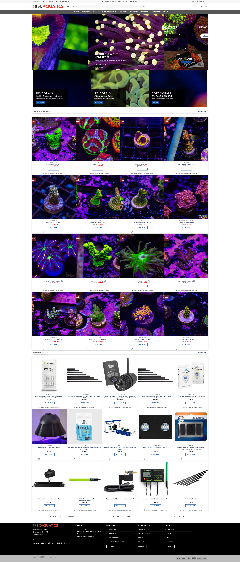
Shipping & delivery (144, 533)
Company (123, 12)
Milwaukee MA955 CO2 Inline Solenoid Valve (120, 499)
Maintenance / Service (110, 12)
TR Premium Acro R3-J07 (53, 164)
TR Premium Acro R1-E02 (186, 281)
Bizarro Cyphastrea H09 (142, 339)
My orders (112, 530)
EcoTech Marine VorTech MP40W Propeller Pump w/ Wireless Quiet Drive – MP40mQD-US (120, 397)
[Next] (159, 41)
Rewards (96, 12)
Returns (140, 537)
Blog (168, 537)
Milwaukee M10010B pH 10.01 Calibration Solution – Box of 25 (49, 397)
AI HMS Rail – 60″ (191, 499)
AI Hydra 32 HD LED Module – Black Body (155, 448)
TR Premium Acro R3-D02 (97, 339)
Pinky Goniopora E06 (186, 222)
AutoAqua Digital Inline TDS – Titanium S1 (191, 396)
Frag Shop (75, 12)
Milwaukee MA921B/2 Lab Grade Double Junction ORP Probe (84, 500)
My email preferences (116, 541)
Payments (141, 530)
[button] (201, 6)
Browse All (202, 111)
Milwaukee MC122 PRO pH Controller (155, 499)
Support (141, 541)
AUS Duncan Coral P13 (142, 281)
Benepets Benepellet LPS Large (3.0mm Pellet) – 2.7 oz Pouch (84, 448)
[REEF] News (134, 12)
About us (170, 530)
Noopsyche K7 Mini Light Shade (49, 448)
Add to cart (54, 169)
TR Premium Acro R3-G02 (186, 339)
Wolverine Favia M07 (142, 164)
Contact (170, 541)
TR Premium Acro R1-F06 (53, 339)
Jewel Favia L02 (97, 164)
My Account (144, 12)
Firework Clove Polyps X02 (53, 281)
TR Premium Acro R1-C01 (186, 164)
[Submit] (144, 6)
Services (170, 533)
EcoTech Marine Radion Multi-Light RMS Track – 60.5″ (155, 397)
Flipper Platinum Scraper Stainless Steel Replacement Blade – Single (191, 448)
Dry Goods (86, 12)
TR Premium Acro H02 (53, 222)
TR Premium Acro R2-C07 (142, 222)
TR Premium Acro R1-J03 (97, 222)
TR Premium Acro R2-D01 (97, 281)
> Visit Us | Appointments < (199, 1)
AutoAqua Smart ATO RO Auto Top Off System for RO (120, 448)
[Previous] (36, 41)
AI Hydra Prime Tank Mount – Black (49, 499)
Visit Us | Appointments (160, 12)
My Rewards (113, 533)
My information (114, 537)
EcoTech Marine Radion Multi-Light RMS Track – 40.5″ (84, 397)
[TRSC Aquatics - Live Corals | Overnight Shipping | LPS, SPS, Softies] (48, 6)
